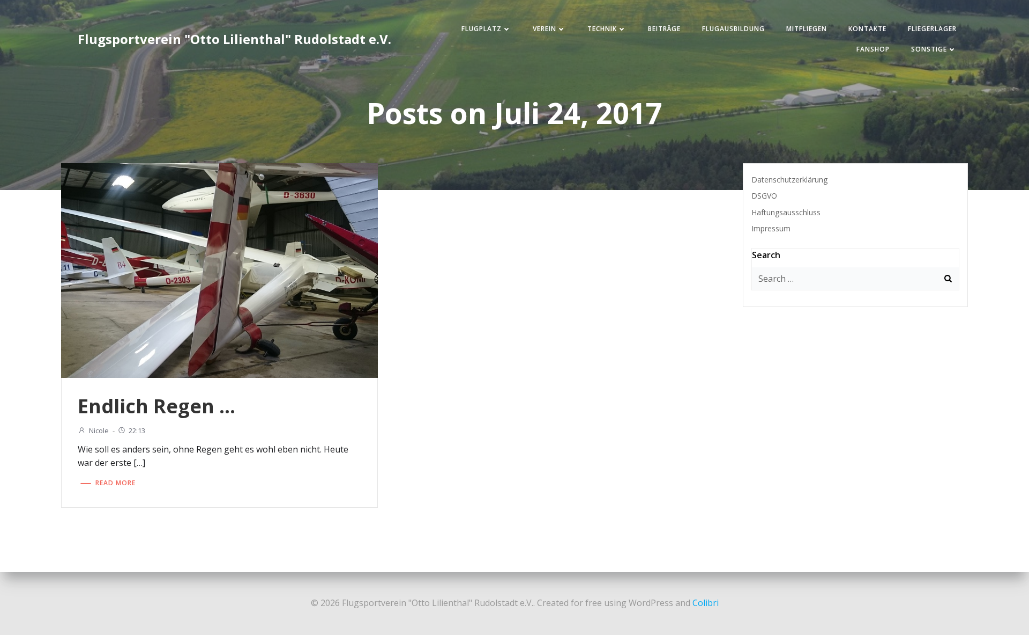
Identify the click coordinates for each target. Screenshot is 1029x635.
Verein (544, 28)
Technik (602, 28)
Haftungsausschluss (786, 212)
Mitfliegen (806, 28)
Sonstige (929, 49)
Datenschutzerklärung (789, 179)
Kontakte (867, 28)
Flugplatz (481, 28)
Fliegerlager (932, 28)
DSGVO (764, 196)
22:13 (137, 430)
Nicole (99, 430)
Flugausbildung (733, 28)
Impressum (771, 228)
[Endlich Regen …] (219, 269)
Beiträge (664, 28)
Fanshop (873, 49)
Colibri (705, 603)
